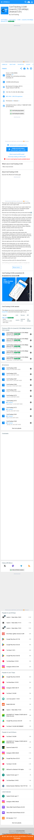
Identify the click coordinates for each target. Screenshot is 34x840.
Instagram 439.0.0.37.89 (12, 666)
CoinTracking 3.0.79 (11, 395)
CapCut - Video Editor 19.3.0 (13, 710)
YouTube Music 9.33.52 (12, 661)
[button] (21, 69)
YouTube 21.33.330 (11, 764)
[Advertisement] (17, 43)
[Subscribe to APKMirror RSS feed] (29, 566)
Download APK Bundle (18, 149)
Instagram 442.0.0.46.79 (12, 688)
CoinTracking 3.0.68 (11, 421)
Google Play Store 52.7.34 (13, 639)
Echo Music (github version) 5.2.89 (15, 633)
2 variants (10, 402)
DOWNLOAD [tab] (4, 64)
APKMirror (6, 2)
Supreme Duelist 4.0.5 (12, 747)
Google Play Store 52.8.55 (13, 655)
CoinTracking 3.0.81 (11, 390)
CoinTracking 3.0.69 (11, 414)
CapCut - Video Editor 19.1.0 (13, 622)
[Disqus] (17, 497)
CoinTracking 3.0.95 (11, 373)
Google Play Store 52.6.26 (13, 644)
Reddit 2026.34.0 (10, 704)
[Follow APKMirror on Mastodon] (13, 566)
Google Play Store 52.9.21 (13, 758)
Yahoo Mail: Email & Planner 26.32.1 (15, 812)
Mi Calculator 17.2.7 (11, 818)
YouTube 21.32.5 (10, 650)
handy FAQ (4, 311)
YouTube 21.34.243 (11, 693)
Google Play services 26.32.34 (14, 721)
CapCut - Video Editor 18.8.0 (13, 617)
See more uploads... (17, 428)
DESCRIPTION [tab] (21, 64)
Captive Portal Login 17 (12, 775)
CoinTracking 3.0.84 (11, 384)
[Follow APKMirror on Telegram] (21, 566)
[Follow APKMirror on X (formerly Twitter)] (5, 566)
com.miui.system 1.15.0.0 (13, 699)
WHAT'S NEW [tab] (12, 64)
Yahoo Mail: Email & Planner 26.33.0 (15, 807)
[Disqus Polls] (17, 456)
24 (12, 74)
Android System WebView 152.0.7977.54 (16, 786)
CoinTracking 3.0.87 (11, 379)
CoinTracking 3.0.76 (11, 400)
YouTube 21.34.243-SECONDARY (14, 726)
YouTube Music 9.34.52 (12, 780)
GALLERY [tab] (28, 64)
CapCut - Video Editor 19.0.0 (13, 628)
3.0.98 (17, 275)
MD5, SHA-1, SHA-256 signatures (14, 96)
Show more (16, 267)
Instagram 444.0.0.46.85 (12, 753)
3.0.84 (18, 19)
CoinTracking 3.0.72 (11, 407)
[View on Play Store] (24, 69)
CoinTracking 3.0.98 (11, 368)
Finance (4, 68)
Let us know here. (20, 830)
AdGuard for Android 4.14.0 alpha (15, 769)
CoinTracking (15, 14)
